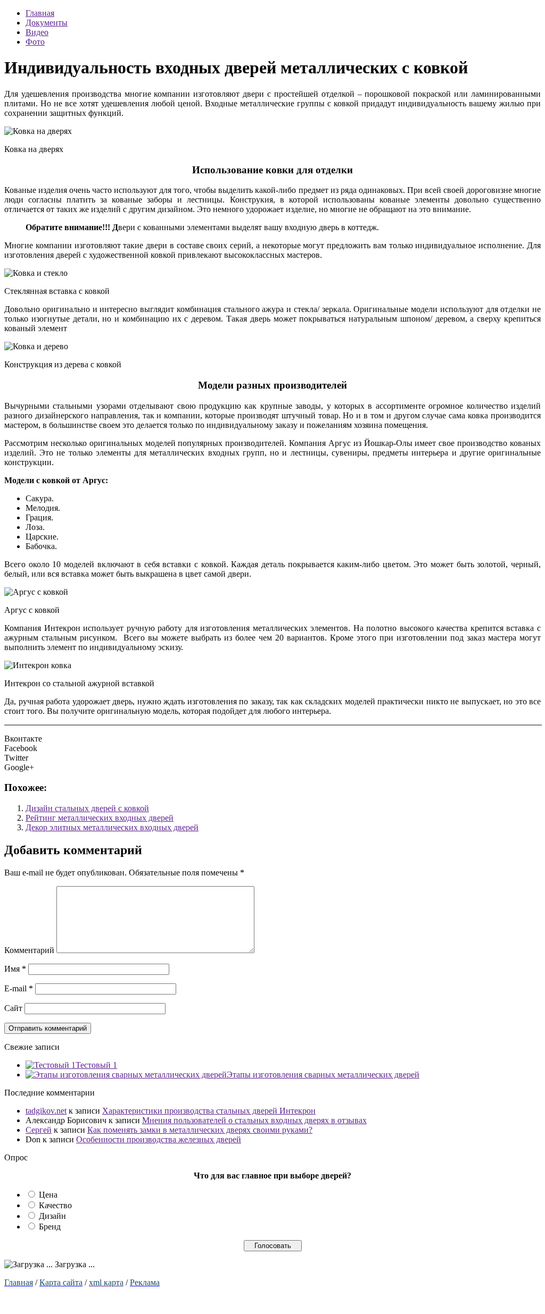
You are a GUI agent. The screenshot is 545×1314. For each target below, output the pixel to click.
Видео (37, 32)
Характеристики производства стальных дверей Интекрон (209, 1110)
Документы (47, 22)
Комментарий (29, 950)
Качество (55, 1205)
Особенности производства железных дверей (158, 1139)
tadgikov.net (46, 1110)
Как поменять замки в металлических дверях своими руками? (199, 1129)
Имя (15, 968)
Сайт (13, 1008)
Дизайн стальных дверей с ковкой (87, 808)
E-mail (18, 988)
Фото (35, 41)
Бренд (50, 1226)
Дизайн (52, 1215)
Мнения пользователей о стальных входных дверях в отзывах (254, 1120)
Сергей (39, 1129)
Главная (40, 13)
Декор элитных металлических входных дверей (112, 827)
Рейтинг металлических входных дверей (100, 817)
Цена (48, 1194)
